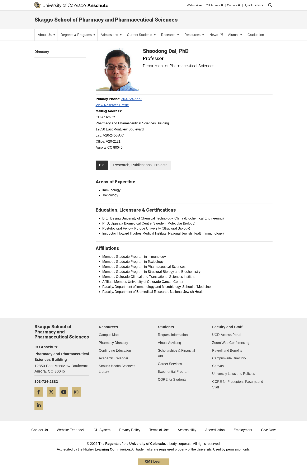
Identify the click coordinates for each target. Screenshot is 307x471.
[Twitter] (53, 398)
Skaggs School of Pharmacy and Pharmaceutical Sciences (106, 20)
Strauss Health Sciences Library (117, 368)
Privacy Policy (129, 430)
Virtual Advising (169, 343)
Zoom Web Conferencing (230, 343)
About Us (45, 35)
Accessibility (187, 430)
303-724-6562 (131, 99)
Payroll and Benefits (227, 350)
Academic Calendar (113, 358)
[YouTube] (65, 398)
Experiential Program (173, 371)
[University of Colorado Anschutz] (71, 5)
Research (168, 35)
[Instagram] (78, 398)
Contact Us (39, 430)
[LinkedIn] (40, 412)
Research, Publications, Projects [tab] (140, 165)
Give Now (268, 430)
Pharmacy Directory (113, 343)
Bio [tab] (101, 165)
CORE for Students (172, 379)
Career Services (170, 364)
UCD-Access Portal (226, 335)
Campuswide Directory (229, 358)
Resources (192, 35)
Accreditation (215, 430)
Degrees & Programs (77, 35)
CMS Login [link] (153, 461)
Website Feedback (71, 430)
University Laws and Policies (233, 373)
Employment (242, 430)
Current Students (140, 35)
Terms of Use (159, 430)
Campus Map (109, 335)
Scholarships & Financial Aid (176, 353)
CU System (102, 430)
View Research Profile (112, 105)
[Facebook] (40, 398)
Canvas (218, 366)
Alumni (233, 35)
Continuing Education (115, 350)
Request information (173, 335)
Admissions (110, 35)
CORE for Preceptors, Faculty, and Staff (237, 384)
